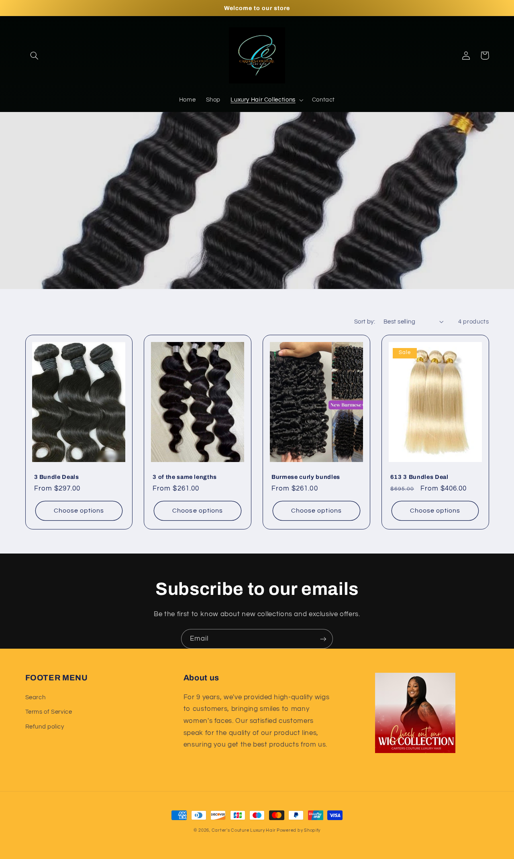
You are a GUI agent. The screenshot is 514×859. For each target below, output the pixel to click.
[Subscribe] (323, 639)
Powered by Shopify (298, 830)
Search (35, 697)
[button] (34, 55)
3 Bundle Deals (56, 477)
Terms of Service (48, 712)
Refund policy (44, 727)
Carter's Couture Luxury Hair (244, 830)
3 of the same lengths (185, 477)
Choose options (79, 510)
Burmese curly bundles (305, 477)
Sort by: (364, 322)
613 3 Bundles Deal (419, 477)
